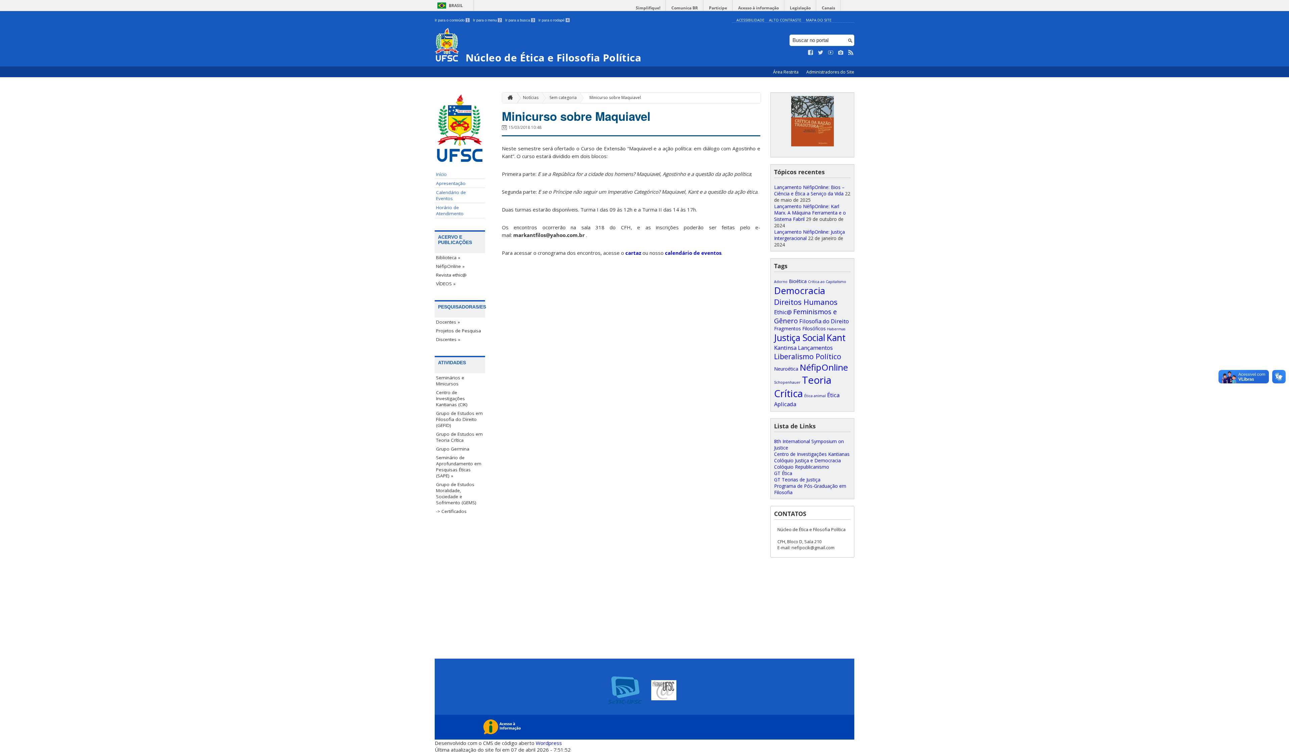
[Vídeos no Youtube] (830, 52)
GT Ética (783, 473)
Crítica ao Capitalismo (827, 281)
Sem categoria (563, 97)
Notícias (530, 97)
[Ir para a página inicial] (508, 98)
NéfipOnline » (450, 266)
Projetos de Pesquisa (458, 331)
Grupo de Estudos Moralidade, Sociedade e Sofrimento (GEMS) (456, 493)
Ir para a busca (519, 20)
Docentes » (448, 322)
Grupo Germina (452, 449)
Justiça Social (799, 338)
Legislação (800, 8)
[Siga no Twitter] (820, 52)
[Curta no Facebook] (810, 52)
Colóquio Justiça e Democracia (807, 460)
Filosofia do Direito (824, 321)
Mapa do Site (818, 19)
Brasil (456, 5)
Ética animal (815, 395)
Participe (718, 8)
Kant (836, 338)
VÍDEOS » (446, 284)
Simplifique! (648, 8)
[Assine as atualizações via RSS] (851, 52)
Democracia (799, 290)
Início (441, 174)
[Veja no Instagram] (841, 52)
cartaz (633, 252)
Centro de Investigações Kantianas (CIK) (452, 398)
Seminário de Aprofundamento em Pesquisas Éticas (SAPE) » (458, 467)
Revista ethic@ (451, 275)
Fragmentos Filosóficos (800, 328)
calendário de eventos (692, 252)
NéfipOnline (824, 367)
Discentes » (448, 339)
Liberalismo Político (807, 356)
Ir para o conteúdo (452, 20)
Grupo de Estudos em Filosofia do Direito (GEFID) (459, 419)
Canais (828, 8)
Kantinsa (785, 347)
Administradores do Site (830, 72)
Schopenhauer (787, 382)
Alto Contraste (785, 19)
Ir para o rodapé (553, 20)
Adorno (780, 281)
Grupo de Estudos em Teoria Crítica (459, 437)
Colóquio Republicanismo (801, 467)
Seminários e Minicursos (450, 381)
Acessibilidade (750, 19)
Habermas (836, 329)
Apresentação (451, 183)
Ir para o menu (487, 20)
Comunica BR (684, 8)
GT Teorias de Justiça (797, 479)
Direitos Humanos (806, 302)
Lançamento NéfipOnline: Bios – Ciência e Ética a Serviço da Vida (809, 190)
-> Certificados (451, 511)
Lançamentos (815, 347)
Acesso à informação (758, 8)
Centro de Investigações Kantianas (812, 454)
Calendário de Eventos (451, 195)
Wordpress (549, 743)
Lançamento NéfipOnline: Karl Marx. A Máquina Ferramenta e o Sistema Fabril (810, 212)
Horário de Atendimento (450, 210)
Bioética (798, 281)
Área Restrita (786, 72)
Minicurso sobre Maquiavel (615, 97)
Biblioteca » (448, 257)
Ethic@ (783, 312)
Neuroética (786, 369)
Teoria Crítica (802, 386)
